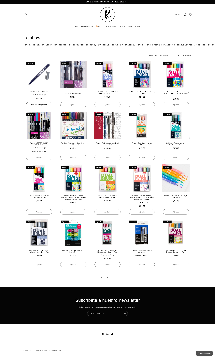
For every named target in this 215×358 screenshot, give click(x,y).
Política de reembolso (41, 350)
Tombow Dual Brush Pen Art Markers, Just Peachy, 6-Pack (142, 144)
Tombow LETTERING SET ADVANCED (39, 144)
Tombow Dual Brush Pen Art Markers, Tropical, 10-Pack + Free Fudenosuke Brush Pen (73, 197)
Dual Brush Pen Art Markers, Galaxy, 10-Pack (142, 93)
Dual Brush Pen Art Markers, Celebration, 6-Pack (39, 197)
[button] (26, 14)
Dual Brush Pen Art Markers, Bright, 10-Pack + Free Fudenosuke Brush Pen (176, 93)
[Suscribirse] (125, 313)
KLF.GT (30, 350)
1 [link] (101, 277)
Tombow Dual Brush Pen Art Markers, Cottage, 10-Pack (176, 251)
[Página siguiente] (113, 277)
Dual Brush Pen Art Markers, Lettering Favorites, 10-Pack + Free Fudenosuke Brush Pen (141, 197)
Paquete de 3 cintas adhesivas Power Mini (73, 251)
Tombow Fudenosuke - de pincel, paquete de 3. (107, 144)
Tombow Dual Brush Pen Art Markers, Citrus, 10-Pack (107, 197)
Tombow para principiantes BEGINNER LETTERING (73, 93)
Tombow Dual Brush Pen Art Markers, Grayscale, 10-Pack (39, 251)
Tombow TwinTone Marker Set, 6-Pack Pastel (176, 197)
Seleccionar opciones (39, 104)
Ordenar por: (153, 55)
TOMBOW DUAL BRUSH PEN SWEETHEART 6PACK (107, 93)
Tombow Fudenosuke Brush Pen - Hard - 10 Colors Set (73, 144)
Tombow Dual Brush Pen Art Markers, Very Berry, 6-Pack (107, 251)
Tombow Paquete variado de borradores (142, 251)
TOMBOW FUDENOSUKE (39, 92)
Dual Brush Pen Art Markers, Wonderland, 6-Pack (176, 144)
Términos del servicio (55, 350)
